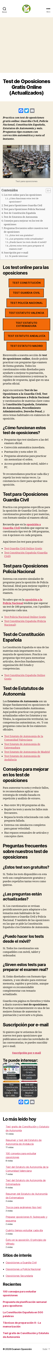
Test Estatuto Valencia (26, 312)
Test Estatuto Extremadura (26, 324)
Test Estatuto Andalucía (27, 335)
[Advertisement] (26, 45)
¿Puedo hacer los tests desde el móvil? (28, 242)
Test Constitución (26, 282)
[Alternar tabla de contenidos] (47, 190)
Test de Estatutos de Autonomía (21, 217)
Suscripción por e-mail (16, 252)
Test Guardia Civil (26, 292)
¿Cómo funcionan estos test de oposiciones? (23, 200)
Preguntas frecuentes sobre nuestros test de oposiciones (26, 230)
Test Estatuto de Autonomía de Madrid (27, 752)
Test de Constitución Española (20, 213)
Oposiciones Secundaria (19, 1275)
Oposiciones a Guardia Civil (21, 1262)
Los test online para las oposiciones (23, 195)
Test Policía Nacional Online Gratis (25, 617)
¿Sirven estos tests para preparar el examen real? (26, 247)
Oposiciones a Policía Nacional (23, 1269)
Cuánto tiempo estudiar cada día (24, 1230)
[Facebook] (21, 111)
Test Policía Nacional (26, 302)
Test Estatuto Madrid (26, 345)
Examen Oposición (22, 1349)
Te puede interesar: (18, 256)
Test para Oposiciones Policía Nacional (24, 209)
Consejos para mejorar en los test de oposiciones (23, 222)
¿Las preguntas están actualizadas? (26, 239)
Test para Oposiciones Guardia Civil (23, 205)
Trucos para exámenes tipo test (24, 1207)
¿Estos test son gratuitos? (21, 235)
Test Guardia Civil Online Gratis (23, 548)
